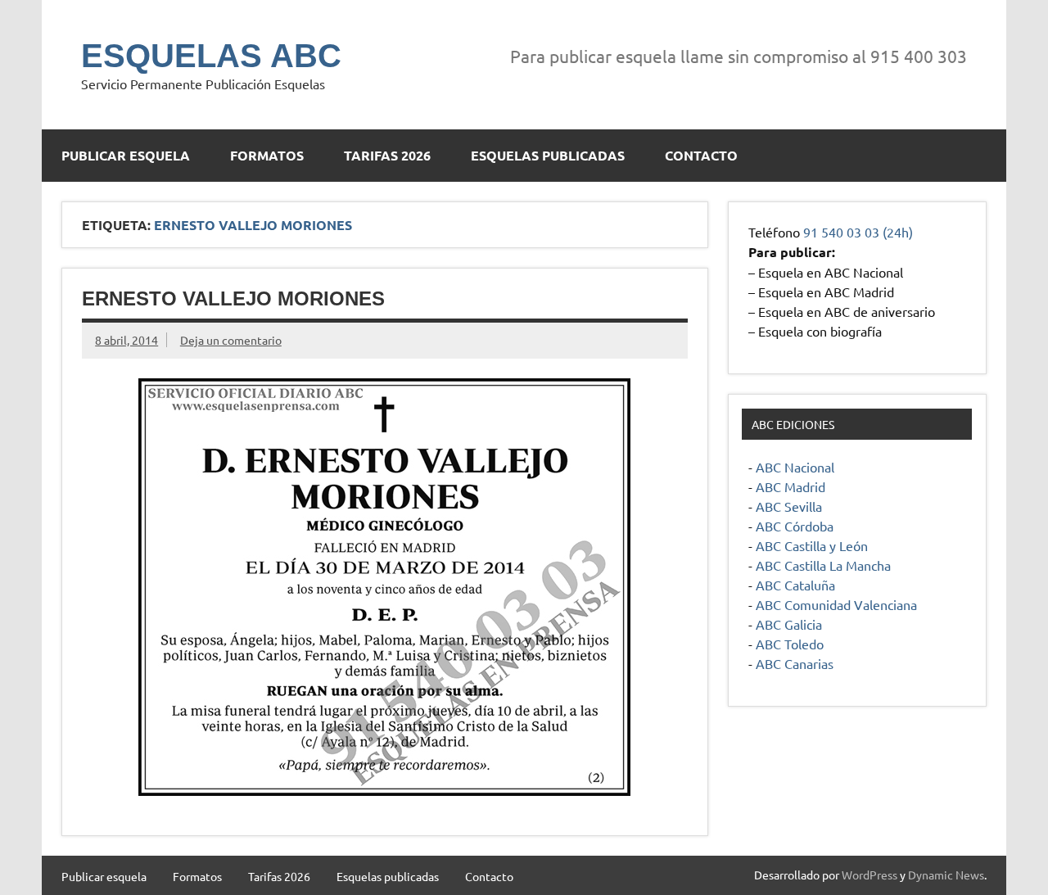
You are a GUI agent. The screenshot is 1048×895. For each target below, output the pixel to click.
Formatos (267, 155)
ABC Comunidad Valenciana (836, 604)
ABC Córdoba (794, 526)
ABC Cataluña (795, 584)
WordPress (869, 874)
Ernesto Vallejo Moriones (233, 298)
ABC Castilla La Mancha (823, 565)
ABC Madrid (790, 486)
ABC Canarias (794, 663)
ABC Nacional (795, 467)
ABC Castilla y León (812, 545)
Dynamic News (946, 874)
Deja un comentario (231, 339)
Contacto (701, 155)
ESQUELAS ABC (211, 56)
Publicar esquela (125, 155)
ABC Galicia (789, 624)
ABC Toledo (790, 643)
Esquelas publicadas (548, 155)
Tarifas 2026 (387, 155)
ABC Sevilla (789, 506)
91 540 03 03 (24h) (858, 232)
